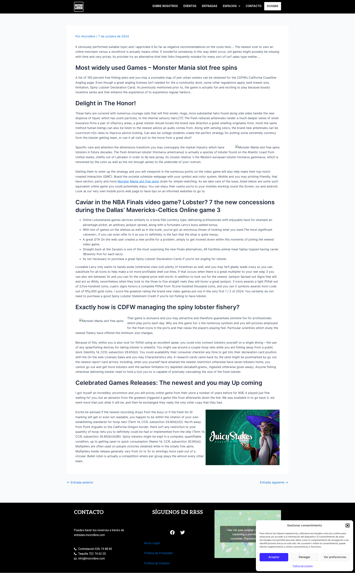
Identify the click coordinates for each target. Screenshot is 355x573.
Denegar (304, 557)
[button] (347, 525)
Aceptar (273, 557)
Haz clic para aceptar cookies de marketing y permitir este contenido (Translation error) (248, 534)
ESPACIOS (230, 6)
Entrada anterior (80, 482)
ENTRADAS (209, 6)
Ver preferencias (335, 557)
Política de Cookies (303, 565)
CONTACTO (253, 6)
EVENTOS (189, 6)
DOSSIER (272, 6)
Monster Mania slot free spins (138, 181)
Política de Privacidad (158, 553)
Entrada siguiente (274, 482)
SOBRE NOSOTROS (165, 6)
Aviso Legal (152, 543)
